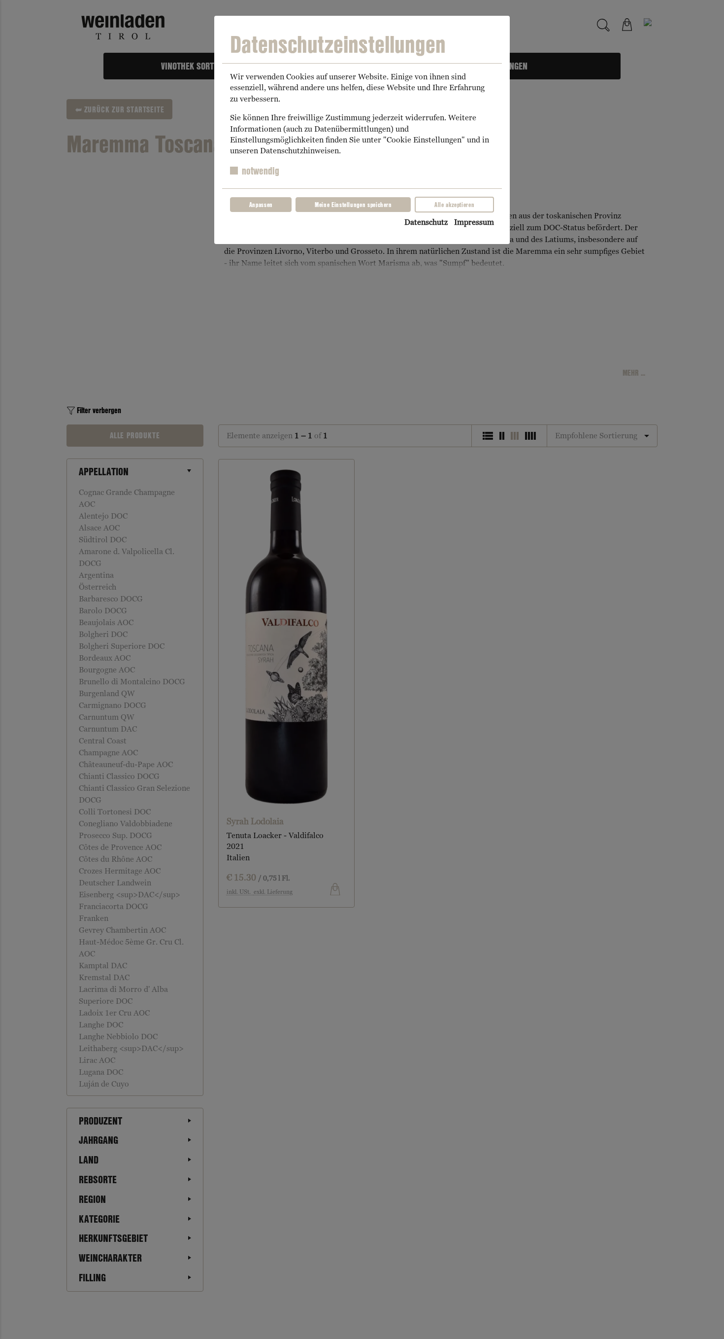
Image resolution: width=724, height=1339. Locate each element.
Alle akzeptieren (454, 204)
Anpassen (261, 204)
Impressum (474, 222)
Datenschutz (426, 222)
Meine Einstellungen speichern (353, 204)
